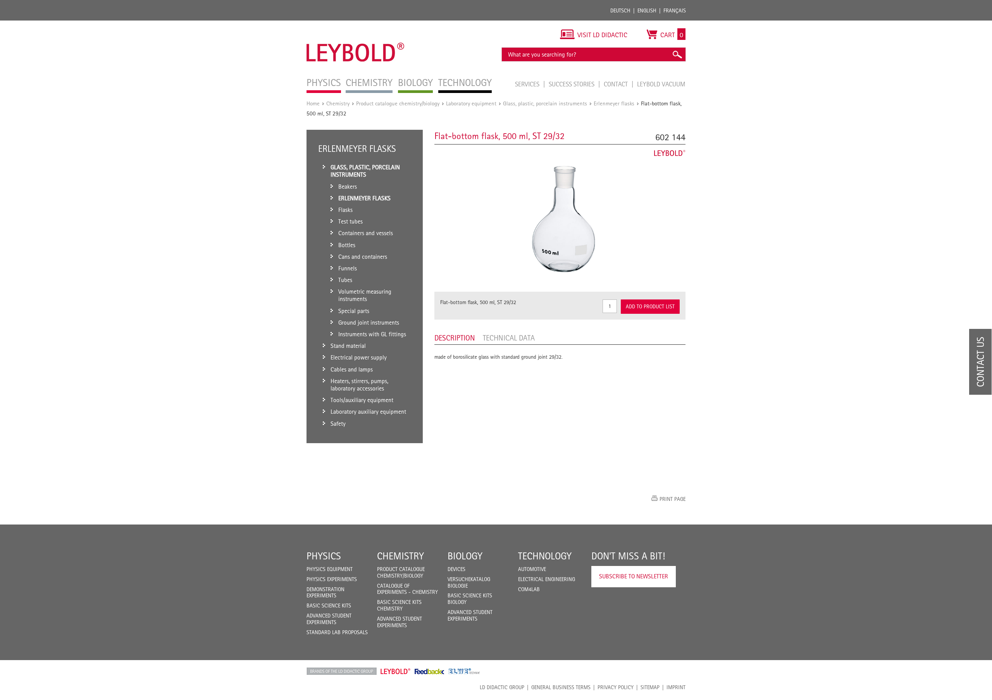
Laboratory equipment (471, 103)
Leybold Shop (396, 671)
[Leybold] (356, 24)
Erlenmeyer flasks (614, 103)
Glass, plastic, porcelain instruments (545, 103)
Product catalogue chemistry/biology (397, 103)
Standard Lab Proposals (337, 632)
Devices (456, 569)
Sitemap (650, 687)
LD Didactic (342, 671)
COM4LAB (529, 589)
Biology (465, 556)
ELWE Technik (464, 671)
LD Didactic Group (502, 687)
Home (313, 103)
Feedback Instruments (429, 671)
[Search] (677, 54)
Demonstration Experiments (325, 592)
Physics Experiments (332, 579)
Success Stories (572, 84)
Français (674, 10)
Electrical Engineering (546, 579)
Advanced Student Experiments (329, 618)
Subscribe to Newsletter (633, 576)
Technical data (509, 337)
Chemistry (338, 103)
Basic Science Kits (329, 605)
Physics (324, 556)
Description (454, 337)
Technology (545, 556)
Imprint (675, 687)
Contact (616, 84)
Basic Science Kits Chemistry (399, 605)
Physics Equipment (330, 569)
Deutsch (620, 10)
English (646, 10)
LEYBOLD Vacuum (661, 84)
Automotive (532, 569)
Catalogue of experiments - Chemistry (407, 589)
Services (528, 84)
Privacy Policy (616, 687)
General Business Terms (561, 687)
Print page (672, 499)
